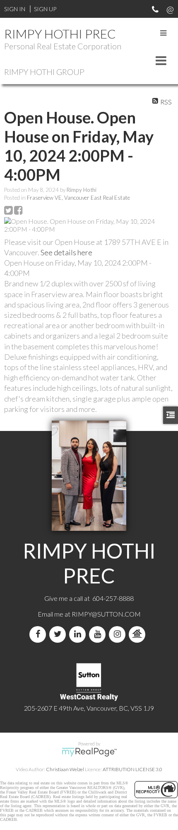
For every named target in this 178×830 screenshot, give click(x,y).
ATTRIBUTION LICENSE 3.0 (132, 769)
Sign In (14, 8)
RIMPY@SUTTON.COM (106, 614)
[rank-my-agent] (139, 634)
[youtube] (99, 634)
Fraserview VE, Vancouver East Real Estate (78, 197)
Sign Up (45, 8)
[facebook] (39, 634)
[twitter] (59, 634)
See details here (66, 252)
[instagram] (119, 634)
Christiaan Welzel (65, 769)
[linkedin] (79, 634)
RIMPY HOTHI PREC (60, 33)
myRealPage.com (89, 752)
